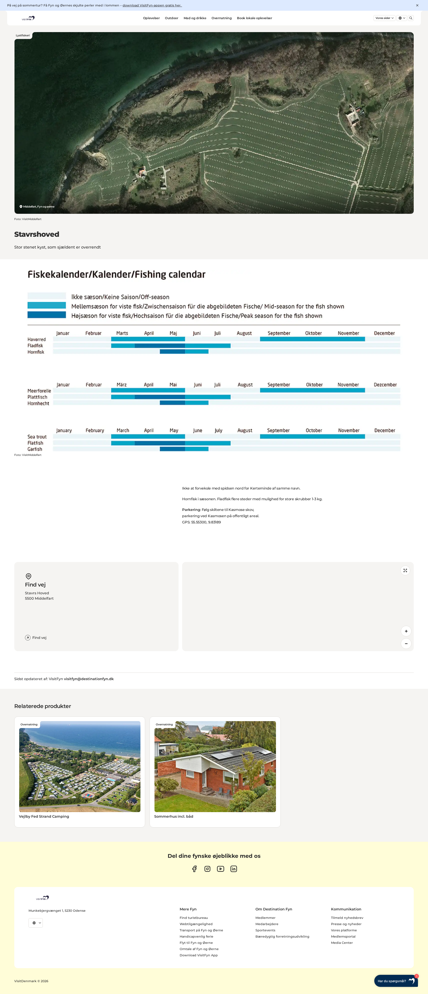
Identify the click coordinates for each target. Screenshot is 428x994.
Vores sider (383, 18)
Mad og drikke (195, 18)
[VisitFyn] (42, 897)
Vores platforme (344, 930)
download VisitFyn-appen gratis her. (152, 5)
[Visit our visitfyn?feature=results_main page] (220, 869)
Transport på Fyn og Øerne (201, 930)
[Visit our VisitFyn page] (194, 869)
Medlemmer (265, 918)
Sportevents (265, 930)
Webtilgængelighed (196, 924)
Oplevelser (151, 18)
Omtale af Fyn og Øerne (199, 949)
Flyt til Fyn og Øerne (196, 943)
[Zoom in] (406, 631)
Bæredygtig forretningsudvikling (282, 936)
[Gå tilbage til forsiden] (27, 18)
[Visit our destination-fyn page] (234, 869)
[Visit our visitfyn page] (207, 869)
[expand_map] (405, 570)
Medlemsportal (343, 936)
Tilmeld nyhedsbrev (347, 918)
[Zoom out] (406, 643)
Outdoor (171, 18)
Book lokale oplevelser (254, 18)
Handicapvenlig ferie (196, 936)
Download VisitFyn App (199, 955)
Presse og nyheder (346, 924)
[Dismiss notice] (417, 5)
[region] (298, 606)
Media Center (342, 943)
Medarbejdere (266, 924)
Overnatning (222, 18)
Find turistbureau (194, 918)
